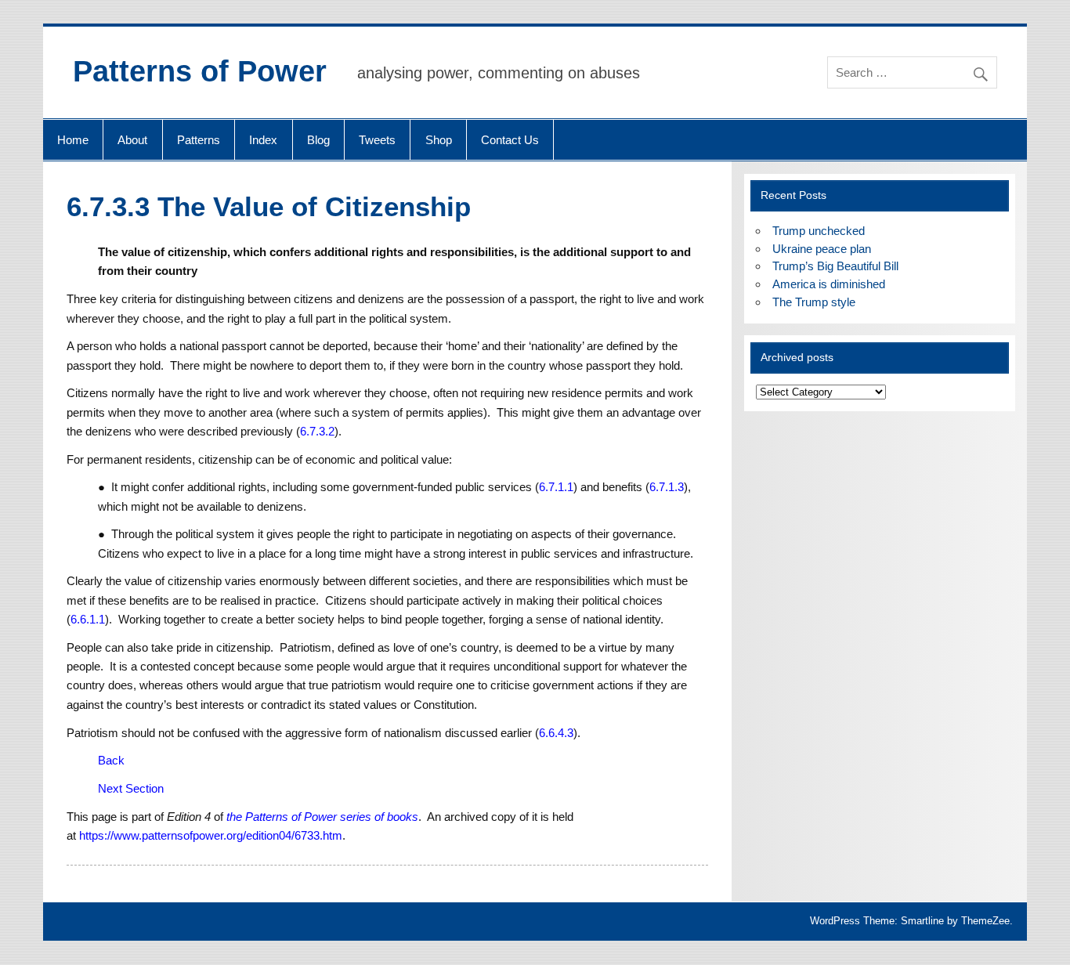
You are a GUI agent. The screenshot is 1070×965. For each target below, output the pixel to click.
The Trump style (813, 302)
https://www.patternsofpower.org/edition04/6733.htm (210, 835)
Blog (318, 139)
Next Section (131, 788)
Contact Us (510, 139)
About (132, 139)
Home (73, 139)
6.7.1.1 (556, 486)
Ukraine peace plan (821, 248)
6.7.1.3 (666, 486)
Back (111, 760)
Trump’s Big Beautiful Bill (835, 266)
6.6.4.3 (556, 732)
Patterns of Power (200, 71)
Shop (438, 139)
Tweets (377, 139)
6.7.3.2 (317, 431)
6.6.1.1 (87, 619)
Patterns (198, 139)
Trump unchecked (818, 230)
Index (263, 139)
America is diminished (828, 284)
